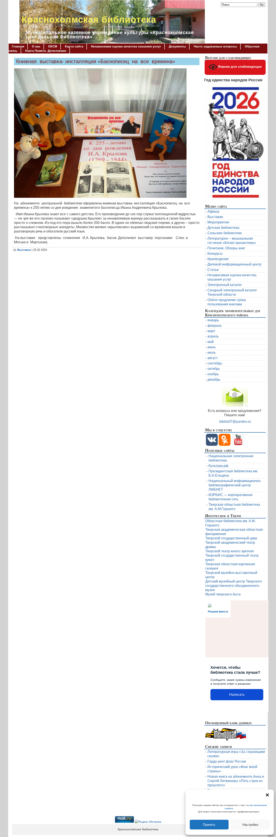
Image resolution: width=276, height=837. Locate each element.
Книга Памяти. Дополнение (45, 50)
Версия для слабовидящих (239, 66)
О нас (36, 46)
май (210, 342)
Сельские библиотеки (224, 233)
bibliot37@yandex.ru (235, 421)
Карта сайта (74, 46)
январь (213, 320)
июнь (211, 347)
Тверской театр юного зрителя (229, 551)
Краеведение (218, 259)
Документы (177, 46)
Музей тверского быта (223, 594)
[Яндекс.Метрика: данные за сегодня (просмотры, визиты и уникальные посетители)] (148, 822)
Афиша (213, 211)
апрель (213, 336)
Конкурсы (215, 253)
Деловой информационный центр (234, 264)
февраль (214, 325)
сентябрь (214, 363)
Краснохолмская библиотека (89, 19)
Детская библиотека (223, 227)
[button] (267, 795)
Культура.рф (218, 466)
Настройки (250, 824)
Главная (18, 46)
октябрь (213, 369)
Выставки (24, 249)
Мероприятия (218, 222)
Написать (237, 694)
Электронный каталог (224, 285)
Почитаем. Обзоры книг (226, 248)
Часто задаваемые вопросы (215, 46)
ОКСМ (52, 46)
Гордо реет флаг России (226, 761)
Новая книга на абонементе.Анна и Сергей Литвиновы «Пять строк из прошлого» (235, 781)
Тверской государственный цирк (231, 538)
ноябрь (213, 374)
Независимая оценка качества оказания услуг (126, 46)
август (212, 358)
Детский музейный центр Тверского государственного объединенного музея (233, 585)
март (211, 331)
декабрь (213, 379)
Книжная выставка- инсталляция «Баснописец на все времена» (95, 61)
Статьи (213, 270)
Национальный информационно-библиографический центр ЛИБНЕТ (235, 485)
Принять (209, 824)
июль (211, 352)
